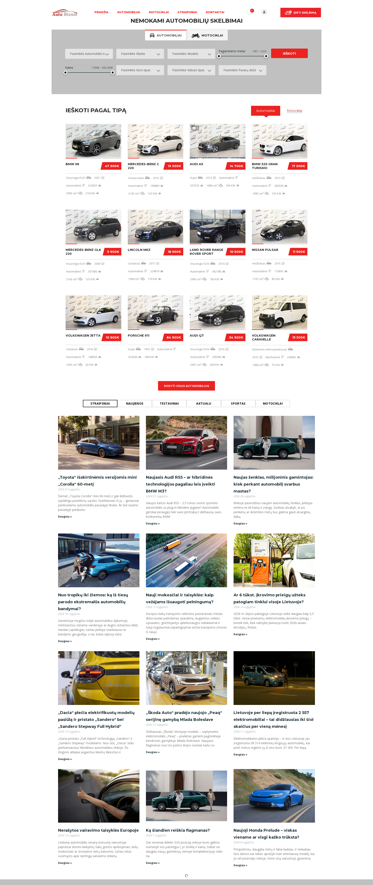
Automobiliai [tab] (169, 35)
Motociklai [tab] (212, 35)
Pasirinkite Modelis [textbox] (185, 54)
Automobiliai (128, 12)
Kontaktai (215, 12)
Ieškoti (289, 53)
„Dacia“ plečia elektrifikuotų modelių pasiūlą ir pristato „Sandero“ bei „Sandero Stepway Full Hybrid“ (96, 719)
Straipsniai (187, 12)
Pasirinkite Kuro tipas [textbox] (135, 70)
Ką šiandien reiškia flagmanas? (178, 830)
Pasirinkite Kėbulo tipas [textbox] (188, 70)
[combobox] (89, 54)
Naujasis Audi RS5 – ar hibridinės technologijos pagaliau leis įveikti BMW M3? (180, 484)
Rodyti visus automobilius (186, 386)
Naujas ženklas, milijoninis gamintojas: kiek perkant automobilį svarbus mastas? (273, 484)
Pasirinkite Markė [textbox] (133, 54)
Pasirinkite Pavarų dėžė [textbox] (239, 70)
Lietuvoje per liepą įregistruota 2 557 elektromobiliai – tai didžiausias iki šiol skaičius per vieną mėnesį (273, 719)
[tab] (265, 111)
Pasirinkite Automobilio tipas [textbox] (90, 54)
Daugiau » (65, 516)
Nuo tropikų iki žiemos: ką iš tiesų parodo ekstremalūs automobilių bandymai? (93, 602)
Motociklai (159, 12)
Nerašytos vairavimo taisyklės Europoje (98, 830)
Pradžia (101, 12)
